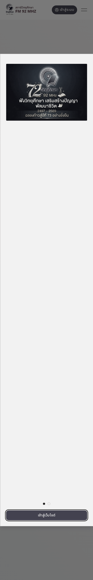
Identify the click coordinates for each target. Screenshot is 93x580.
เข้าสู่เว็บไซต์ (46, 515)
